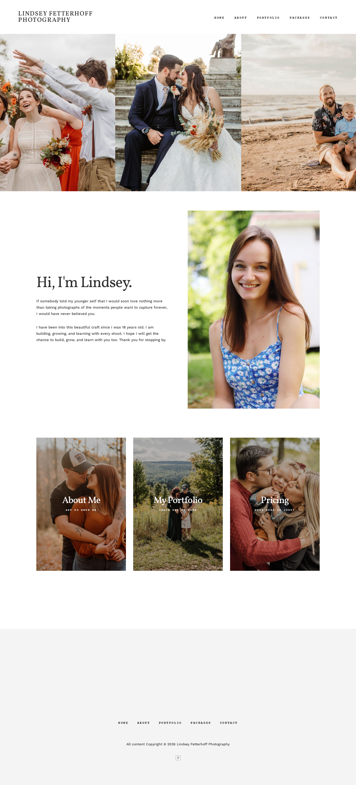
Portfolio (268, 18)
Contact (329, 18)
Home (219, 18)
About (240, 18)
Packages (300, 18)
